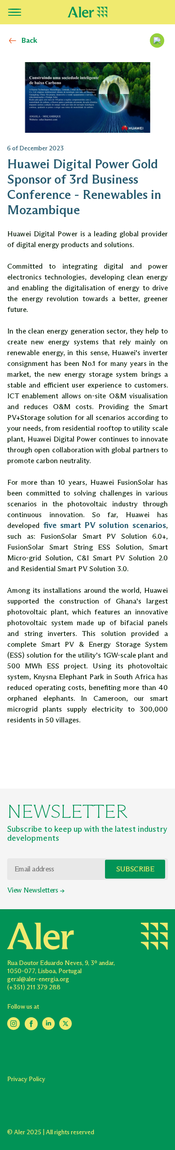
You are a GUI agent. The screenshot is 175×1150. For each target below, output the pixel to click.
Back (29, 40)
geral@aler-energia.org (38, 979)
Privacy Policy (26, 1079)
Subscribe (135, 869)
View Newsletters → (35, 890)
